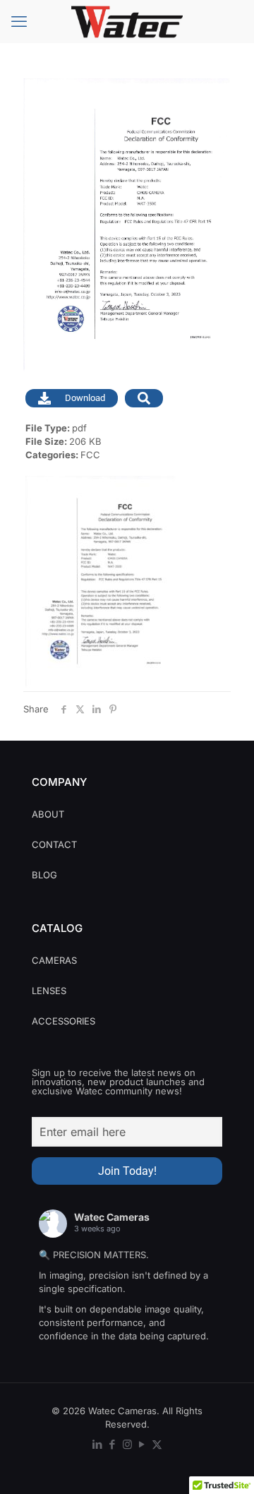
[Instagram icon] (127, 1444)
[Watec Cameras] (127, 21)
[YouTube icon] (142, 1444)
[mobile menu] (19, 21)
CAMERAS (54, 960)
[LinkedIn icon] (97, 1444)
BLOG (44, 874)
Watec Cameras (112, 1217)
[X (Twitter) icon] (157, 1444)
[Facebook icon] (112, 1444)
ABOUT (48, 814)
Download (85, 398)
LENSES (49, 990)
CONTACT (54, 844)
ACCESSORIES (63, 1021)
